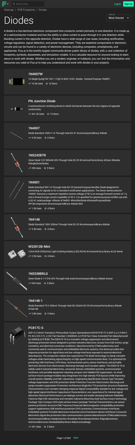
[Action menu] (5, 4)
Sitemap (9, 9)
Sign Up (128, 4)
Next (76, 437)
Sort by (112, 14)
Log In (117, 4)
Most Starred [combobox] (116, 17)
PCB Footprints (26, 9)
